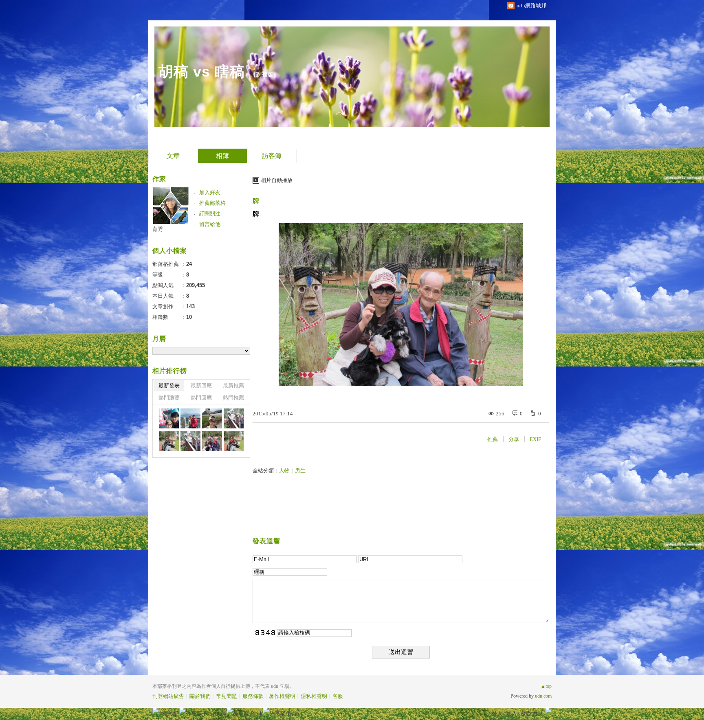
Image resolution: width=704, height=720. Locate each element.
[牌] (234, 418)
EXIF (535, 439)
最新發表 (169, 385)
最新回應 (201, 385)
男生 (300, 471)
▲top (546, 686)
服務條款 (253, 696)
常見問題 (226, 696)
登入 (497, 714)
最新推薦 (233, 385)
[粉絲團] (155, 711)
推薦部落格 (212, 203)
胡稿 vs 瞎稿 (201, 71)
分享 (513, 439)
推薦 (492, 439)
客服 (337, 696)
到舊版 (264, 75)
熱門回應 (201, 398)
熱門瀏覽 (169, 398)
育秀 (157, 229)
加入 (511, 714)
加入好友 (209, 192)
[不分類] (169, 418)
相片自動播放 (277, 180)
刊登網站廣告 (168, 696)
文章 (173, 155)
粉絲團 (169, 714)
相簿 (222, 155)
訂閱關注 (209, 214)
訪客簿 (272, 155)
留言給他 (209, 224)
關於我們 (200, 696)
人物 (284, 471)
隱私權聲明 (314, 696)
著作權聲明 (282, 696)
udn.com (543, 696)
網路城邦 (532, 714)
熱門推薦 (233, 398)
